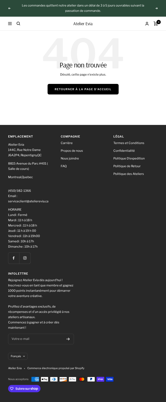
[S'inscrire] (68, 339)
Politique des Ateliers (128, 174)
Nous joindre (70, 158)
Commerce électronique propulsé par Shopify (55, 368)
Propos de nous (72, 151)
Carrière (67, 143)
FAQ (64, 166)
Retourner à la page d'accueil (83, 89)
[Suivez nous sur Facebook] (13, 258)
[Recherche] (18, 23)
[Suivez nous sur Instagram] (24, 258)
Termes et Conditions (128, 143)
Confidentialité (124, 151)
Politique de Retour (127, 166)
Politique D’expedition (129, 158)
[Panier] (156, 24)
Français (16, 356)
